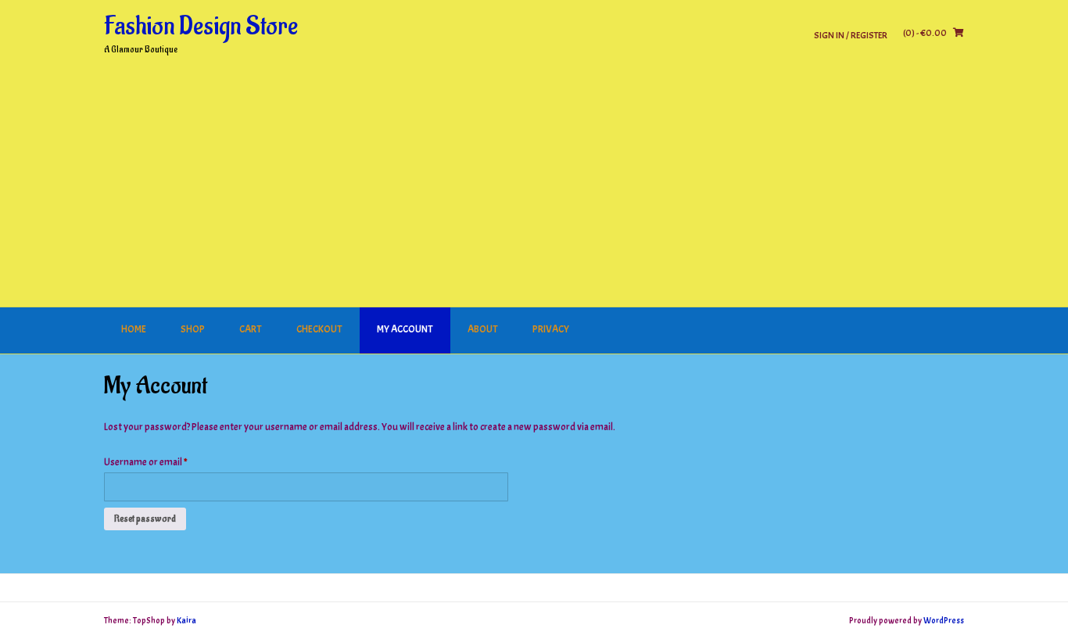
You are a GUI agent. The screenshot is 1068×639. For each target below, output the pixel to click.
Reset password (145, 518)
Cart (250, 329)
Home (133, 329)
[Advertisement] (534, 190)
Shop (193, 329)
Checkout (319, 329)
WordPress (943, 620)
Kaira (186, 620)
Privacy (550, 329)
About (483, 329)
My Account (405, 329)
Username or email (164, 461)
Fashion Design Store (201, 26)
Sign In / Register (850, 35)
